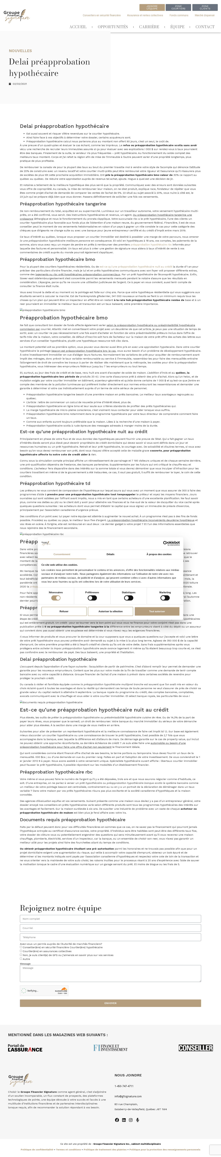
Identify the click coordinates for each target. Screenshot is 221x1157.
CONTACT (205, 27)
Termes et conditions (68, 1149)
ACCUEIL (78, 27)
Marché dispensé (205, 15)
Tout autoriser (157, 611)
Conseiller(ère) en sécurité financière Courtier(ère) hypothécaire (63, 947)
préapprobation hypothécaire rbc (151, 244)
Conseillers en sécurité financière (102, 15)
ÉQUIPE (177, 27)
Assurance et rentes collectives (145, 15)
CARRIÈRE (149, 27)
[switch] (92, 598)
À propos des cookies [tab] (159, 554)
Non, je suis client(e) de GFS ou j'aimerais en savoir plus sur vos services (68, 955)
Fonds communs (179, 15)
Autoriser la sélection (111, 611)
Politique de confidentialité (37, 1149)
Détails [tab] (111, 554)
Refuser (64, 611)
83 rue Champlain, (126, 1104)
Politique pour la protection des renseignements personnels (164, 1149)
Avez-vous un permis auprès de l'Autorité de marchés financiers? (61, 944)
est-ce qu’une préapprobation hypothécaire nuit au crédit (136, 266)
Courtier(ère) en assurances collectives (47, 951)
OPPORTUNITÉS (113, 27)
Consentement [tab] (62, 554)
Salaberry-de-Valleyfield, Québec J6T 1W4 (141, 1109)
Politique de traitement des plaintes (105, 1149)
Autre (26, 959)
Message (25, 963)
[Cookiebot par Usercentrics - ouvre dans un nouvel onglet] (165, 543)
